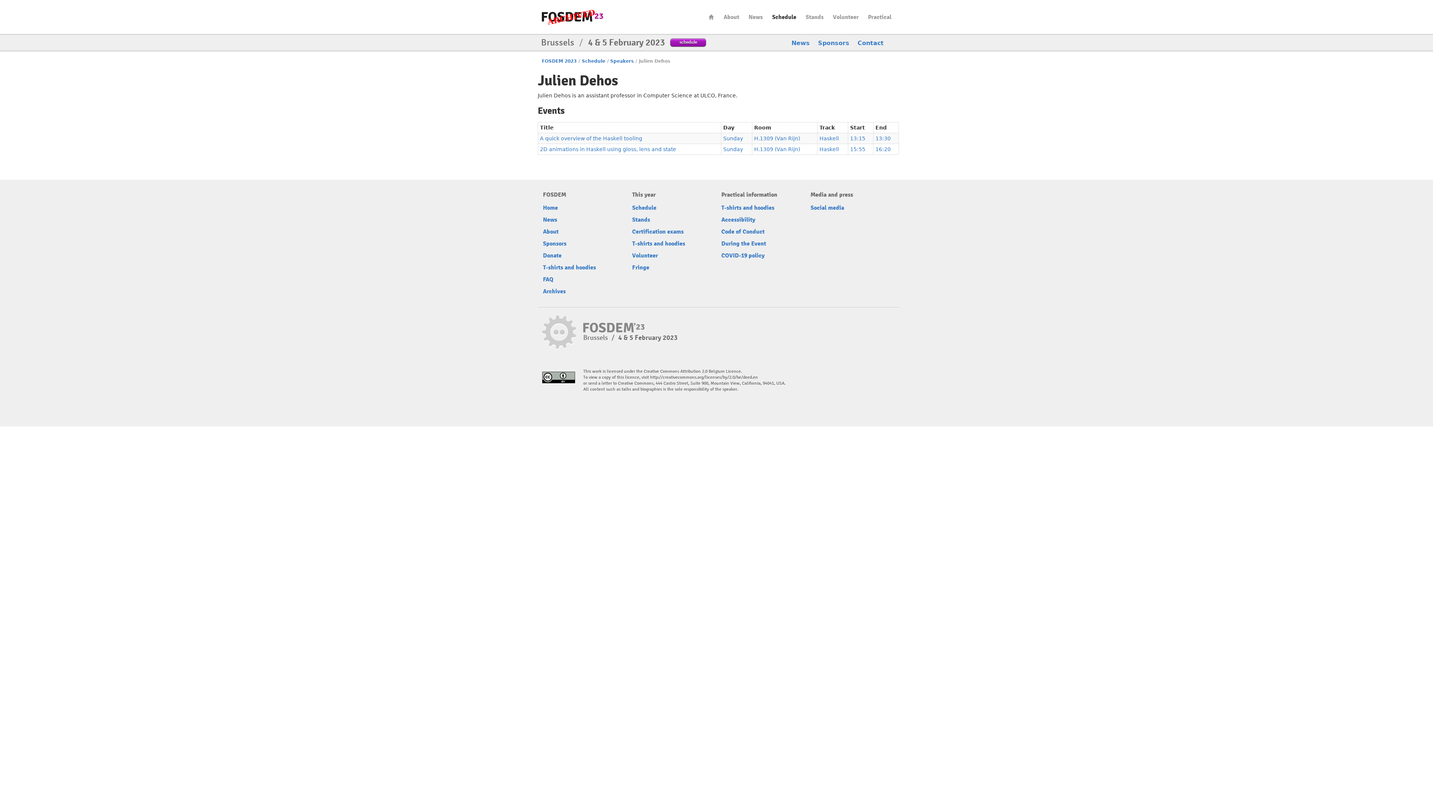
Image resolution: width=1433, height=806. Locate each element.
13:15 (857, 138)
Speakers (622, 61)
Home (711, 17)
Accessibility (738, 220)
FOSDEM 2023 (559, 61)
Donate (552, 255)
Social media (827, 208)
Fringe (640, 267)
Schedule (784, 17)
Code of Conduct (743, 231)
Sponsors (833, 43)
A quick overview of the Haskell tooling (591, 138)
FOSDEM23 (572, 17)
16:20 (883, 149)
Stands (815, 17)
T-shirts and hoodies (569, 267)
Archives (554, 291)
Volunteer (846, 17)
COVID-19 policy (743, 255)
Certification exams (658, 231)
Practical (880, 17)
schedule (688, 42)
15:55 (857, 149)
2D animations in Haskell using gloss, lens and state (608, 149)
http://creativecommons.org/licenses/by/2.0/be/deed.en (704, 377)
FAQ (548, 279)
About (731, 17)
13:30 (883, 138)
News (756, 17)
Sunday (733, 138)
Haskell (829, 138)
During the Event (743, 243)
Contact (871, 43)
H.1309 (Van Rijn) (777, 138)
